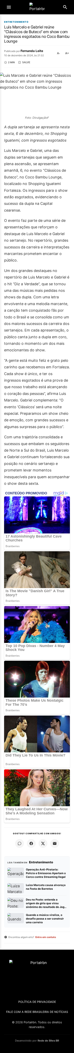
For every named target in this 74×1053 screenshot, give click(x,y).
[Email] (54, 843)
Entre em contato (45, 937)
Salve (26, 62)
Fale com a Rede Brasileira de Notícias (37, 1012)
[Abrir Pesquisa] (65, 7)
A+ (67, 53)
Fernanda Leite (32, 51)
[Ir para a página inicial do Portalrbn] (37, 7)
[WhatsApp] (19, 843)
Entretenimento (16, 22)
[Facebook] (31, 843)
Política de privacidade (37, 1001)
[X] (43, 843)
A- (58, 53)
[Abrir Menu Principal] (9, 7)
